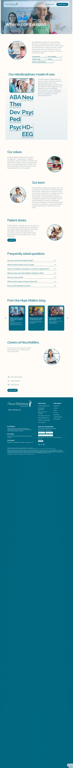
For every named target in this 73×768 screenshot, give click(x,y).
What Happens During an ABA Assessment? (36, 318)
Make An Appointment (39, 62)
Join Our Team (13, 390)
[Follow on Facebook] (41, 444)
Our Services (36, 56)
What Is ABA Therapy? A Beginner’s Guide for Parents (16, 319)
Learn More (12, 240)
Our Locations (52, 56)
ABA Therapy (21, 100)
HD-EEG (27, 130)
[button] (67, 318)
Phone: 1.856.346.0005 (14, 409)
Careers (50, 59)
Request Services (62, 4)
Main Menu (51, 4)
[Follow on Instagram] (44, 444)
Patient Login (36, 59)
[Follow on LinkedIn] (39, 444)
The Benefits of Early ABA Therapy (55, 318)
